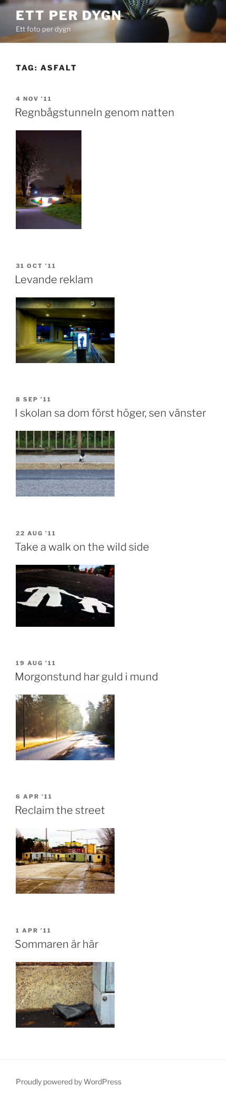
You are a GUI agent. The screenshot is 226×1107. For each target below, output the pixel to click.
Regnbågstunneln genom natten (94, 112)
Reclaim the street (60, 810)
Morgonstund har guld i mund (86, 676)
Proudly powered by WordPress (68, 1081)
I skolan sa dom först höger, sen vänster (110, 413)
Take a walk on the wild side (82, 547)
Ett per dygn (69, 15)
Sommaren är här (56, 944)
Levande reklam (54, 279)
